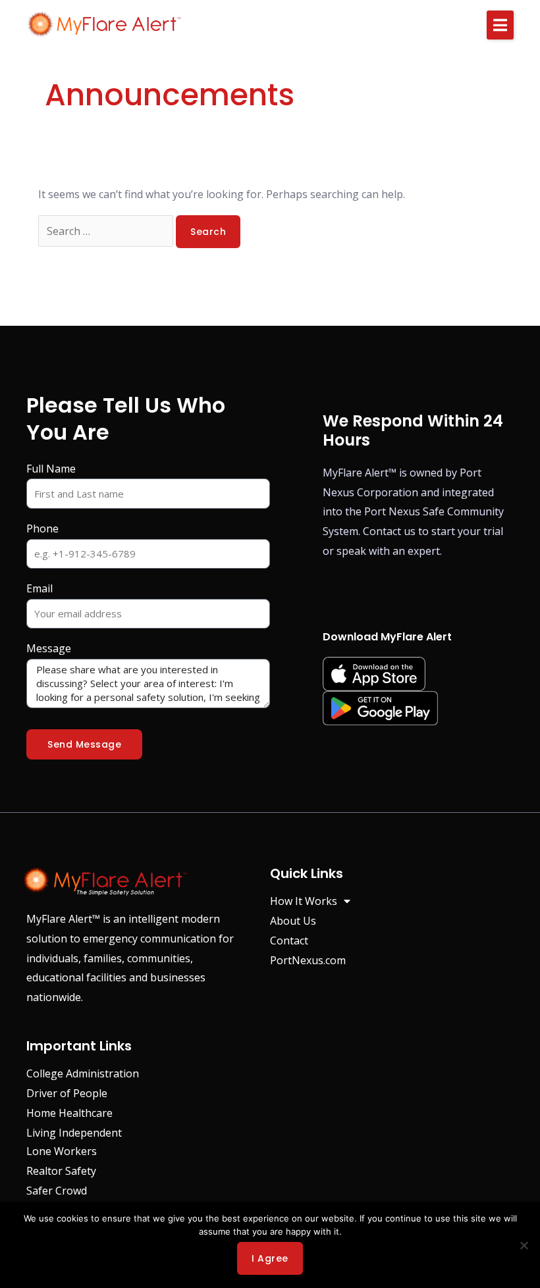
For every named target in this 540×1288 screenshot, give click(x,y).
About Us (293, 920)
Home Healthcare (69, 1113)
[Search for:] (107, 231)
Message (48, 648)
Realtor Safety (61, 1170)
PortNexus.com (308, 960)
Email (39, 588)
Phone (42, 528)
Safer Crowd (56, 1190)
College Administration (82, 1073)
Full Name (51, 468)
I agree (270, 1258)
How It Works (303, 901)
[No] (523, 1245)
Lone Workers (61, 1151)
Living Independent (74, 1132)
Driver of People (66, 1093)
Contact (289, 940)
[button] (500, 25)
